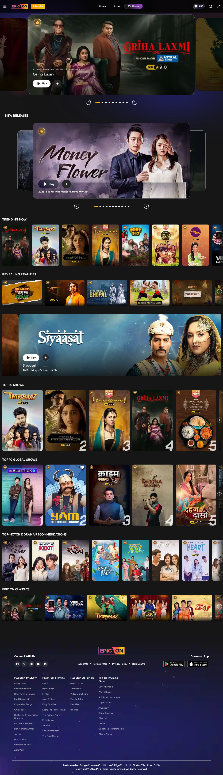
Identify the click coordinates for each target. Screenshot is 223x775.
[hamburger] (5, 6)
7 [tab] (120, 102)
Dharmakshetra (22, 688)
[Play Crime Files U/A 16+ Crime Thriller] (109, 495)
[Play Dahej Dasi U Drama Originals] (196, 495)
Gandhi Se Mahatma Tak (111, 728)
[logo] (111, 650)
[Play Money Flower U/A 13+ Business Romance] (15, 559)
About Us (83, 663)
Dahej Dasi (20, 683)
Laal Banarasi (21, 699)
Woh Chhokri (105, 691)
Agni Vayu (19, 749)
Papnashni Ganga (23, 704)
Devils (45, 683)
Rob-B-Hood (48, 720)
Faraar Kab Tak (22, 744)
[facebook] (17, 664)
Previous (3, 244)
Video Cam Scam (79, 693)
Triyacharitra (105, 702)
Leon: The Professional (54, 709)
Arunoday (103, 707)
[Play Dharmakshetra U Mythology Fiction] (105, 244)
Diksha (102, 723)
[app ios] (198, 664)
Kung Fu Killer (49, 704)
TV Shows (133, 6)
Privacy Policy (119, 663)
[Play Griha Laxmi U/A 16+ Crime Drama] (15, 244)
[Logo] (19, 6)
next (134, 102)
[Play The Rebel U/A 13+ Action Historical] (75, 559)
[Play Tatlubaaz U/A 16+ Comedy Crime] (45, 244)
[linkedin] (31, 664)
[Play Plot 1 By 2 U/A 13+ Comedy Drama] (135, 244)
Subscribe (38, 6)
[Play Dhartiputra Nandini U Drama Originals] (165, 244)
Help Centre (138, 663)
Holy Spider (48, 688)
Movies (117, 6)
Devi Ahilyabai (105, 686)
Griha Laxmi (76, 683)
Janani (17, 734)
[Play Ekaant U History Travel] (64, 292)
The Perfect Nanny (51, 714)
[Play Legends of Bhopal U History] (107, 292)
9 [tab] (127, 102)
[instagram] (45, 664)
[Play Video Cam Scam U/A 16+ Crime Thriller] (64, 607)
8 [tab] (123, 102)
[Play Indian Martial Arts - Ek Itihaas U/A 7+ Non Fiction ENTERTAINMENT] (150, 292)
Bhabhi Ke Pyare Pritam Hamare (26, 716)
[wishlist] (57, 83)
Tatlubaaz (75, 688)
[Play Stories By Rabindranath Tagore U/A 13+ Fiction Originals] (75, 244)
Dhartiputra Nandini (24, 693)
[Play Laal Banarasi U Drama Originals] (192, 607)
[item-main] (15, 244)
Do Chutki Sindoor (23, 723)
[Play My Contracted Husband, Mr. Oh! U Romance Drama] (135, 559)
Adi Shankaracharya (109, 697)
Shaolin (46, 725)
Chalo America (106, 713)
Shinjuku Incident (50, 730)
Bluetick (74, 709)
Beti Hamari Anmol (24, 728)
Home (102, 6)
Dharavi (102, 718)
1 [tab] (97, 102)
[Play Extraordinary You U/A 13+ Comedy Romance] (105, 559)
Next (219, 244)
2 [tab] (102, 102)
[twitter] (24, 664)
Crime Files (20, 709)
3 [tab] (106, 102)
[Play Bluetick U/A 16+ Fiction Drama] (22, 495)
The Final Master (51, 736)
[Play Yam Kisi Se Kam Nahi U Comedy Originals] (65, 495)
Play (43, 83)
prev (88, 102)
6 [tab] (116, 102)
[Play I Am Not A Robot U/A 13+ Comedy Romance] (45, 559)
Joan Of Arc (48, 699)
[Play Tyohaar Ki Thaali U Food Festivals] (195, 244)
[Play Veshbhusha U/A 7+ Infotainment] (192, 292)
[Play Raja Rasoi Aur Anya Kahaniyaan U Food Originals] (196, 420)
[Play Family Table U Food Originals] (150, 607)
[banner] (111, 345)
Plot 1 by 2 (75, 704)
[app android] (175, 664)
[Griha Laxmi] (111, 54)
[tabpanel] (111, 52)
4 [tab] (109, 102)
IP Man (45, 693)
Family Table (76, 699)
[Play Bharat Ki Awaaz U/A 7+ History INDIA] (22, 292)
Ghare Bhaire (105, 734)
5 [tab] (113, 102)
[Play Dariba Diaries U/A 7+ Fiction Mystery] (152, 495)
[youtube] (38, 664)
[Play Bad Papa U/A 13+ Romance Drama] (165, 559)
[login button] (219, 6)
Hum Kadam (20, 739)
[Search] (210, 6)
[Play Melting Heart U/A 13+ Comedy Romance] (195, 559)
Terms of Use (100, 663)
